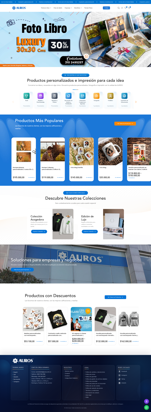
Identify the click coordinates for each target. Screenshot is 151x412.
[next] (144, 39)
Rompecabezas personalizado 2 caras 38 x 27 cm (23, 168)
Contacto (67, 373)
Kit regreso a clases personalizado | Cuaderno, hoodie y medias (79, 334)
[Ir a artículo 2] (73, 64)
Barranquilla (17, 379)
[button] (12, 139)
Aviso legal (88, 395)
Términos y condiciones (92, 390)
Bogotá (15, 372)
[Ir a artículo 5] (79, 64)
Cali (15, 374)
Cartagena (16, 381)
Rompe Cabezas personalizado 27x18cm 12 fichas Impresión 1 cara (51, 168)
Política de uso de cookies (93, 386)
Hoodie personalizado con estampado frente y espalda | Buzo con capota (128, 334)
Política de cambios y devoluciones (95, 372)
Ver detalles (31, 177)
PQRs (87, 397)
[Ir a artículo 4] (77, 64)
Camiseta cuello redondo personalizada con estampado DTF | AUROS (57, 334)
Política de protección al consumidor (96, 383)
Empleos (67, 375)
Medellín (16, 377)
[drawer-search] (119, 8)
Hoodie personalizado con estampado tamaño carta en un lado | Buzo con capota (105, 334)
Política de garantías (91, 376)
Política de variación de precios (94, 388)
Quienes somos (69, 371)
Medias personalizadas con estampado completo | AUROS (32, 334)
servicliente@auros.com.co (43, 372)
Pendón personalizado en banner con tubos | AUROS (137, 168)
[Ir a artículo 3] (75, 64)
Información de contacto (92, 392)
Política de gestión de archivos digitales (96, 379)
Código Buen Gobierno (71, 378)
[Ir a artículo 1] (71, 64)
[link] (75, 39)
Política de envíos (90, 374)
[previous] (6, 39)
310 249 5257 (42, 376)
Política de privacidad (91, 381)
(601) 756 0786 (41, 374)
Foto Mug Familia (77, 167)
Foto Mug (103, 167)
